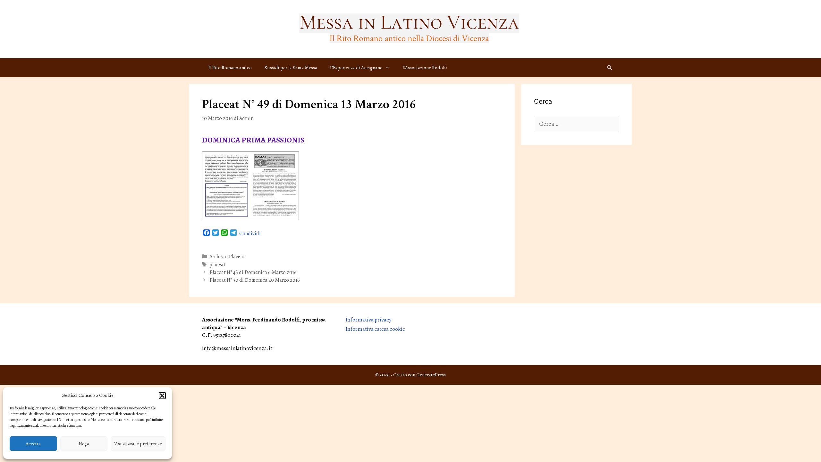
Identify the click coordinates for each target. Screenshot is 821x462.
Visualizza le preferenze (138, 444)
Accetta (33, 444)
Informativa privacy (368, 319)
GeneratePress (431, 375)
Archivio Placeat (227, 256)
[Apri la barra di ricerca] (609, 67)
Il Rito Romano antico (230, 67)
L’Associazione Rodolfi (424, 67)
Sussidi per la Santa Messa (291, 67)
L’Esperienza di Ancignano (356, 67)
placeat (217, 264)
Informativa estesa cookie (375, 329)
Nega (84, 444)
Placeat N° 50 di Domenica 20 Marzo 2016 (254, 280)
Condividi (250, 233)
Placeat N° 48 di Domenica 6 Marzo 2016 (253, 272)
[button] (162, 395)
